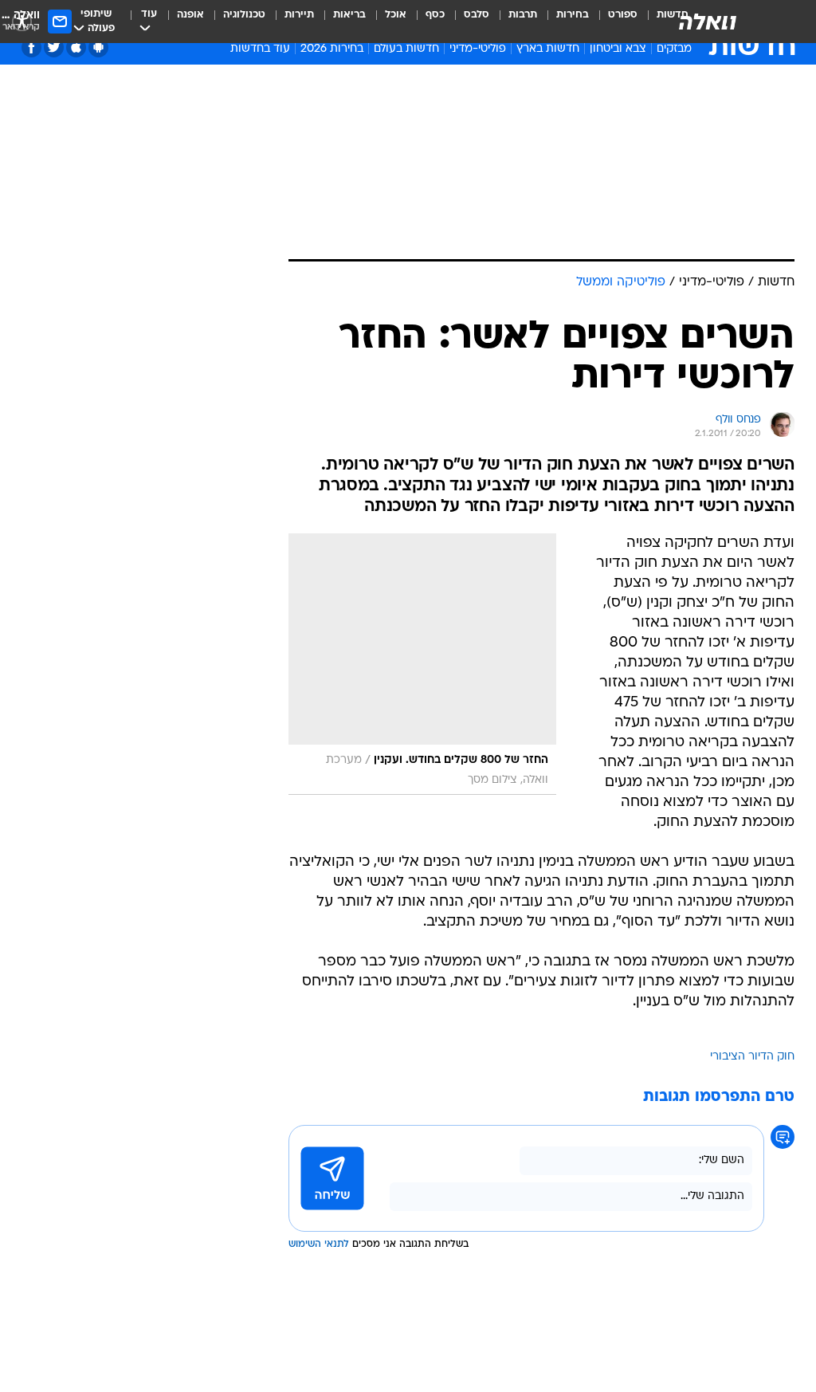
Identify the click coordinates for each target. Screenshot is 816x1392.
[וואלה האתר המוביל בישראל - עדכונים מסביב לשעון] (707, 21)
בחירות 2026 (331, 49)
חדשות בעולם (406, 49)
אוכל (395, 15)
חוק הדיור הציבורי (752, 1057)
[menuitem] (613, 21)
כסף (435, 15)
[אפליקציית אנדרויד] (98, 47)
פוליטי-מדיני (477, 49)
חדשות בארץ (547, 49)
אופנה (190, 15)
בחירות (572, 15)
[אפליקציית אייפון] (76, 47)
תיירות (299, 15)
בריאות (349, 15)
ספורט (623, 15)
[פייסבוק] (31, 47)
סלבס (476, 15)
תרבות (522, 15)
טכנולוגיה (244, 15)
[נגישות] (22, 21)
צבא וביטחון (618, 49)
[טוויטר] (54, 47)
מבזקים (674, 49)
